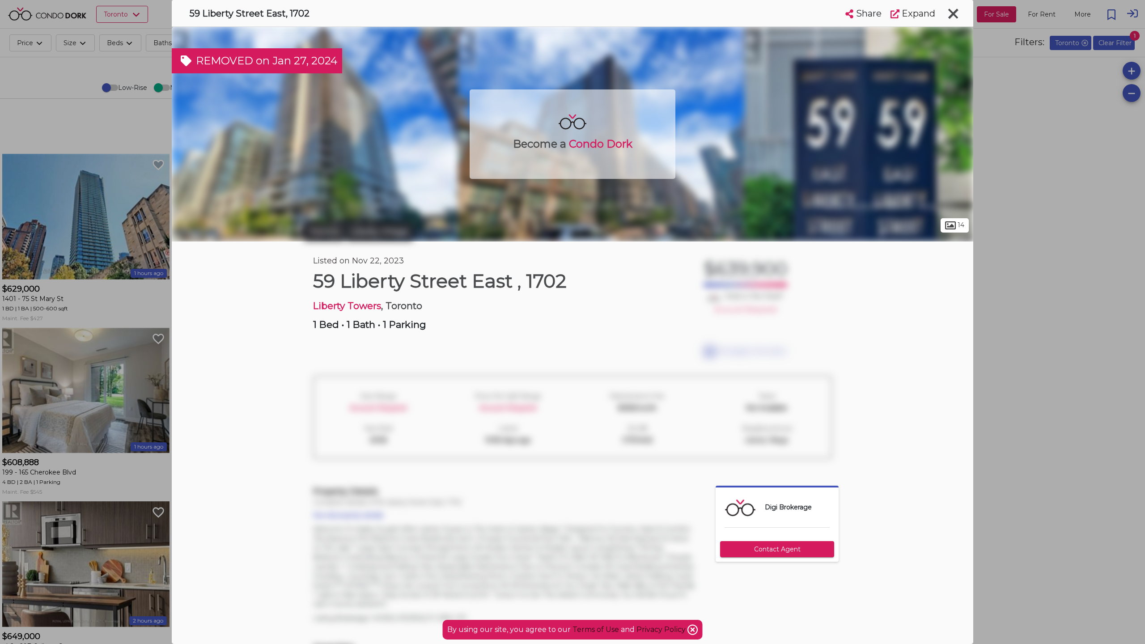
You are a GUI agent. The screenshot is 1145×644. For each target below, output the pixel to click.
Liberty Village (379, 232)
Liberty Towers (347, 305)
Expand (917, 13)
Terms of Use (595, 629)
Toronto (324, 232)
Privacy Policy (661, 629)
